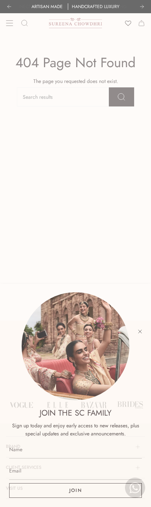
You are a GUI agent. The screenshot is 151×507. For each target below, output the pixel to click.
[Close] (140, 331)
